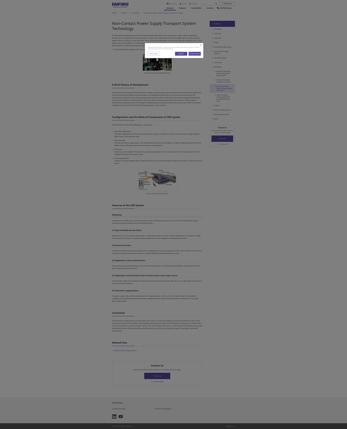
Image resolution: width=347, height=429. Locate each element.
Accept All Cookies (195, 53)
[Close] (201, 45)
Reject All (181, 53)
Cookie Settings (153, 53)
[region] (174, 50)
